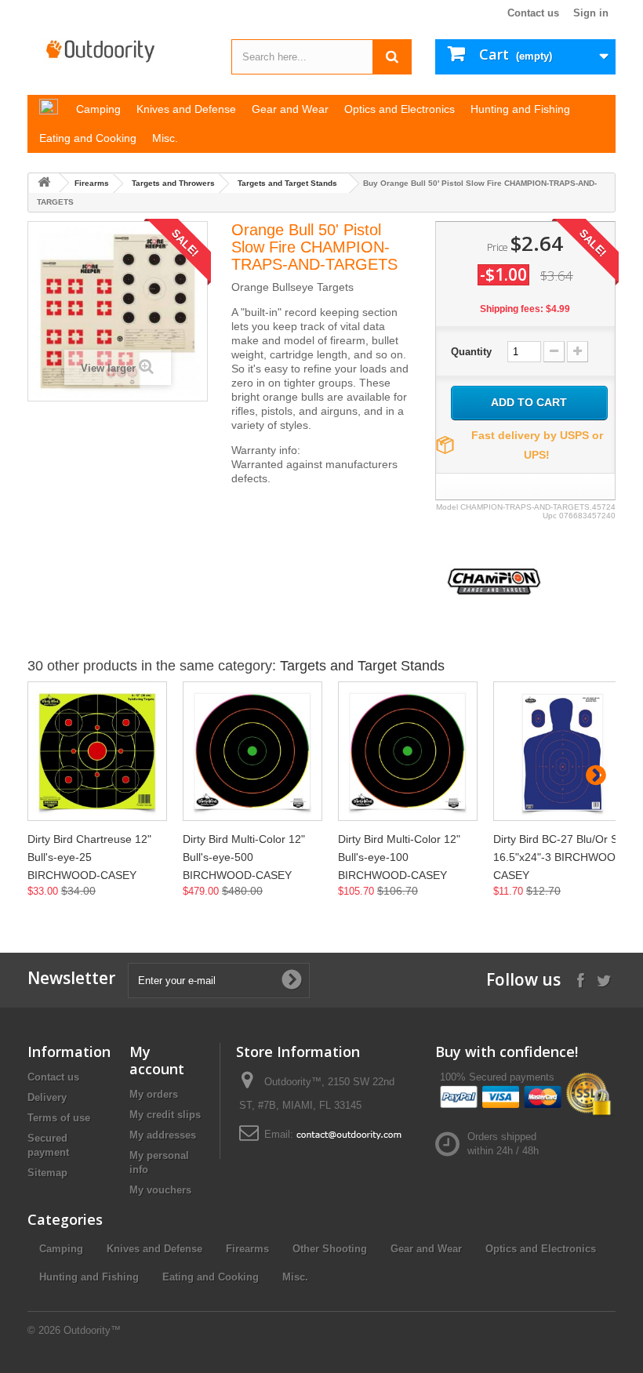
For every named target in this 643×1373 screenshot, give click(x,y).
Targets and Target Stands (287, 183)
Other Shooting (329, 1249)
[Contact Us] (348, 1134)
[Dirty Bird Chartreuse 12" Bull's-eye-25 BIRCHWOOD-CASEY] (97, 751)
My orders (153, 1094)
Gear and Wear (426, 1249)
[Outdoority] (117, 51)
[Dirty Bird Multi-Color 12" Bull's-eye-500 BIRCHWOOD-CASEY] (252, 751)
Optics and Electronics (540, 1249)
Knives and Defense (154, 1249)
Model (447, 507)
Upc (550, 515)
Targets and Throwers (173, 183)
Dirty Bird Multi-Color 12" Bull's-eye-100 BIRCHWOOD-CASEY (399, 857)
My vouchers (160, 1190)
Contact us (533, 13)
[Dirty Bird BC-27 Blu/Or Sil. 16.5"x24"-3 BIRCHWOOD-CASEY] (563, 751)
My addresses (162, 1135)
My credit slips (165, 1115)
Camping (61, 1249)
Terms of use (58, 1118)
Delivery (47, 1097)
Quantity (471, 352)
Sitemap (47, 1173)
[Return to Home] (44, 183)
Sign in (590, 13)
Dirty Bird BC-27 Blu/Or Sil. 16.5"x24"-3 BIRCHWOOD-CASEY (560, 857)
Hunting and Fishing (89, 1277)
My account (156, 1060)
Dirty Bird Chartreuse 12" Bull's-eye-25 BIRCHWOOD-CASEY (89, 857)
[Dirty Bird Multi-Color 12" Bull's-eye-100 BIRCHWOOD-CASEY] (408, 751)
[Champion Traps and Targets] (494, 581)
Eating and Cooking (210, 1277)
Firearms (91, 183)
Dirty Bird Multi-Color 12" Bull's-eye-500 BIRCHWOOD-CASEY (244, 857)
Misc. (295, 1277)
